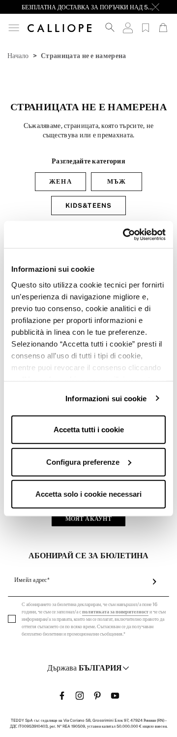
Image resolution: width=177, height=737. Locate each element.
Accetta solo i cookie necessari (88, 494)
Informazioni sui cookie (106, 398)
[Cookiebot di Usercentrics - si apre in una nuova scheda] (125, 234)
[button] (14, 28)
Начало (18, 56)
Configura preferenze (82, 461)
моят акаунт (88, 518)
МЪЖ (116, 181)
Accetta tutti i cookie (89, 429)
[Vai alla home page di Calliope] (59, 27)
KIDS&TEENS (88, 205)
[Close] (155, 7)
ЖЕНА (60, 181)
